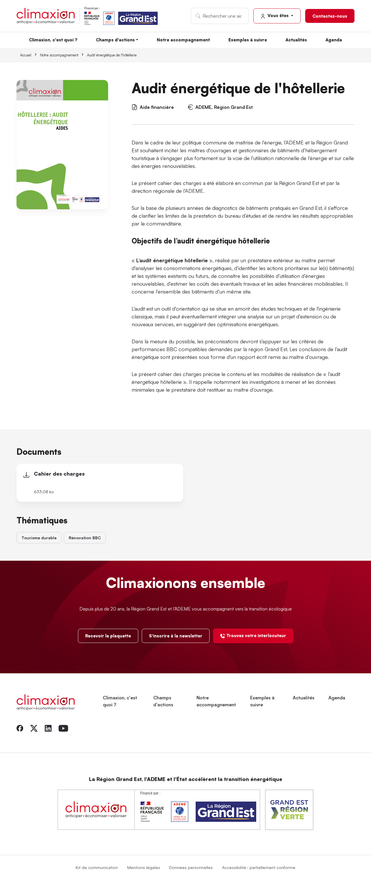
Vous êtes (278, 15)
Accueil (25, 55)
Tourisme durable (39, 537)
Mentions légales (143, 867)
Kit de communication (97, 867)
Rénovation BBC (85, 537)
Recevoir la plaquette (108, 635)
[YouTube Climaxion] (63, 728)
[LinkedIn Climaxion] (48, 728)
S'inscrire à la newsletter (175, 635)
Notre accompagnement (183, 39)
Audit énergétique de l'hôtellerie (112, 55)
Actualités (296, 39)
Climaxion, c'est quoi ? (53, 39)
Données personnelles (191, 867)
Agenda (333, 39)
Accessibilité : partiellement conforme (258, 867)
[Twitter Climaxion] (34, 728)
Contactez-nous (329, 16)
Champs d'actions (115, 39)
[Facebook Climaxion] (20, 728)
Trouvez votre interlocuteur (256, 635)
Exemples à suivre (247, 39)
